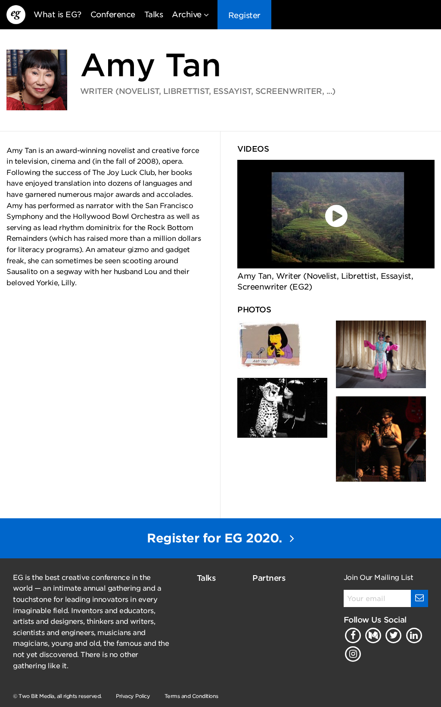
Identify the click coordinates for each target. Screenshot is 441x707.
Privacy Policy (133, 696)
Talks (153, 14)
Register (244, 15)
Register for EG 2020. (216, 538)
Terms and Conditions (191, 696)
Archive (187, 14)
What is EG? (57, 14)
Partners (269, 577)
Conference (112, 14)
